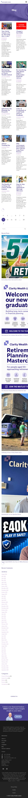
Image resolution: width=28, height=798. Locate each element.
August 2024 (4, 612)
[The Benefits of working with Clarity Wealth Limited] (7, 176)
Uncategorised (6, 76)
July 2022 (4, 648)
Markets (18, 153)
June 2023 (4, 636)
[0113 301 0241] (3, 756)
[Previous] (3, 215)
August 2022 (4, 646)
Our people (4, 740)
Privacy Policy (14, 787)
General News (20, 117)
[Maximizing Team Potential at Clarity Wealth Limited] (7, 61)
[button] (26, 2)
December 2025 (5, 588)
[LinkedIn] (7, 769)
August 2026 (4, 574)
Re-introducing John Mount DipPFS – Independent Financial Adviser (21, 74)
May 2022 (4, 652)
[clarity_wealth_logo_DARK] (6, 2)
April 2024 (4, 620)
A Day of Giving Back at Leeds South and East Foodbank (21, 112)
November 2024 (5, 608)
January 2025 (4, 604)
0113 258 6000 (7, 754)
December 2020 (5, 666)
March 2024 (4, 622)
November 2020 (5, 667)
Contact (3, 742)
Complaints (4, 744)
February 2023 (5, 642)
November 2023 (5, 628)
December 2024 (5, 606)
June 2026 (4, 578)
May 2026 (4, 580)
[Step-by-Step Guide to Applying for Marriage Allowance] (21, 176)
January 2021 (4, 664)
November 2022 (5, 644)
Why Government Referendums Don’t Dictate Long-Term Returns (20, 148)
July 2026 (4, 576)
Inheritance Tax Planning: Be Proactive (7, 110)
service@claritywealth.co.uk (10, 757)
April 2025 (4, 600)
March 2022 (4, 656)
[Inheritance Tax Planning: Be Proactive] (7, 100)
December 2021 (5, 660)
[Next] (3, 224)
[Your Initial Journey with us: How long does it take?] (7, 23)
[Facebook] (3, 769)
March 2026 (4, 584)
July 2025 (4, 596)
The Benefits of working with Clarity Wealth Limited (6, 186)
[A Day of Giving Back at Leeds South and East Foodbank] (21, 100)
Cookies (14, 789)
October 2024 (4, 610)
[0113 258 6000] (3, 754)
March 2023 (4, 640)
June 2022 (4, 650)
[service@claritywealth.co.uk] (3, 758)
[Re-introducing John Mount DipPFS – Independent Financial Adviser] (21, 61)
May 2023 (4, 638)
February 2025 (5, 602)
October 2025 (4, 592)
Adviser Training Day (6, 144)
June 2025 (4, 598)
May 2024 (4, 618)
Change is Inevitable (19, 32)
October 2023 (4, 630)
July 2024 (4, 614)
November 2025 (5, 590)
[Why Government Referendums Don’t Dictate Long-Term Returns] (21, 135)
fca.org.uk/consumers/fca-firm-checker (10, 778)
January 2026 (4, 586)
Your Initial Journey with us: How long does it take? (6, 33)
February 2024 (5, 624)
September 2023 (5, 632)
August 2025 (4, 594)
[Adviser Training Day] (7, 135)
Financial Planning (5, 676)
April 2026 (4, 582)
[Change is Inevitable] (21, 23)
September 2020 (5, 670)
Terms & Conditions (6, 748)
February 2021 (5, 661)
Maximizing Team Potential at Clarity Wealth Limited (7, 72)
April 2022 (4, 654)
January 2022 (4, 658)
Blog (3, 746)
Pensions (3, 682)
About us (3, 738)
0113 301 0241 (7, 756)
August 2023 (4, 634)
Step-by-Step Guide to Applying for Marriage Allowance (20, 187)
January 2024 (4, 626)
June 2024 (4, 616)
